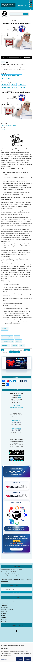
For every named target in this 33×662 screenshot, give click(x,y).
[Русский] (29, 6)
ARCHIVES (5, 329)
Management (5, 345)
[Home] (4, 14)
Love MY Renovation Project (11, 75)
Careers (21, 84)
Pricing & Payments (5, 603)
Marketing (18, 341)
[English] (29, 0)
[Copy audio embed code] (2, 62)
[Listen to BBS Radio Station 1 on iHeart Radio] (16, 486)
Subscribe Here (17, 549)
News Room (4, 611)
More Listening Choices (16, 407)
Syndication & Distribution (7, 609)
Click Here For (16, 405)
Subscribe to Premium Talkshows (8, 5)
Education (14, 345)
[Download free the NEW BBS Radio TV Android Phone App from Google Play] (16, 452)
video (19, 401)
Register (20, 5)
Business (5, 84)
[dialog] (16, 652)
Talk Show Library (5, 605)
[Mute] (25, 57)
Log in (26, 5)
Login (10, 350)
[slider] (14, 57)
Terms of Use (4, 621)
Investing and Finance (9, 87)
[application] (16, 57)
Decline (20, 659)
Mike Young (6, 78)
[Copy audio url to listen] (4, 62)
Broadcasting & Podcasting (7, 601)
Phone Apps (4, 613)
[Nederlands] (31, 0)
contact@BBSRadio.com (14, 576)
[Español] (31, 6)
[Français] (29, 2)
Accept (28, 659)
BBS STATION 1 (16, 420)
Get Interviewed (4, 607)
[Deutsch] (31, 2)
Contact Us (3, 617)
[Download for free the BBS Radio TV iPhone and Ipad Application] (16, 458)
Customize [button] (4, 659)
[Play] (3, 57)
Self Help (23, 87)
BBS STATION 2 (16, 428)
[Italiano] (29, 4)
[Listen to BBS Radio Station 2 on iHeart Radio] (16, 496)
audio (19, 395)
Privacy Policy (4, 619)
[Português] (31, 4)
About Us (3, 615)
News (13, 84)
